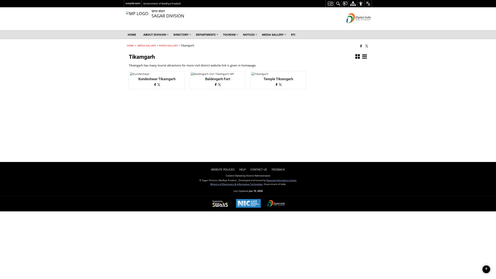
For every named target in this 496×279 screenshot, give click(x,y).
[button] (357, 56)
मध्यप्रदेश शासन (133, 3)
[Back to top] (486, 269)
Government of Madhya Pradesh (162, 3)
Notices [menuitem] (249, 34)
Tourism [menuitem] (229, 34)
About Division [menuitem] (154, 34)
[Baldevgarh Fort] (212, 74)
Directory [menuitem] (181, 34)
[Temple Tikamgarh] (259, 74)
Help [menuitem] (242, 169)
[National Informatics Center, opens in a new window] (248, 203)
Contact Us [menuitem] (258, 169)
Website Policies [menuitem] (223, 169)
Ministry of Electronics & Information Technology (236, 184)
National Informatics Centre (281, 180)
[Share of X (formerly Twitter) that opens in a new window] (366, 45)
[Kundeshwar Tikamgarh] (140, 74)
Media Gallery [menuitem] (273, 34)
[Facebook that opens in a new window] (361, 45)
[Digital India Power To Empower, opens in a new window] (276, 203)
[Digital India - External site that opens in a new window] (354, 26)
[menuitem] (330, 3)
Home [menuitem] (132, 34)
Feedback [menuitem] (278, 169)
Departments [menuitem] (206, 34)
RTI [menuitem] (293, 34)
